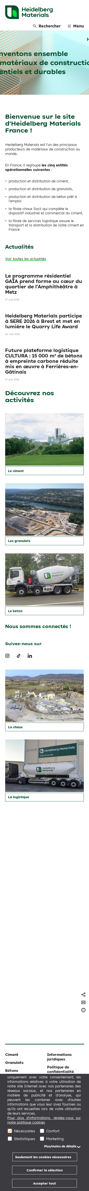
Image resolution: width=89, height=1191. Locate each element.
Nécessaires (24, 1131)
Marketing (55, 1138)
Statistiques (24, 1138)
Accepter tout (44, 1183)
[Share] (83, 994)
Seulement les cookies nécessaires (43, 1157)
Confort (53, 1131)
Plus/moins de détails (60, 1146)
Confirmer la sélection (45, 1170)
